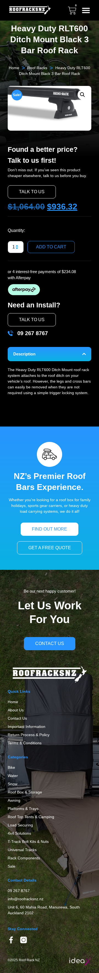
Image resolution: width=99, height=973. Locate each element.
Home (14, 68)
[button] (85, 10)
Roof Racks (37, 68)
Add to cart (51, 247)
